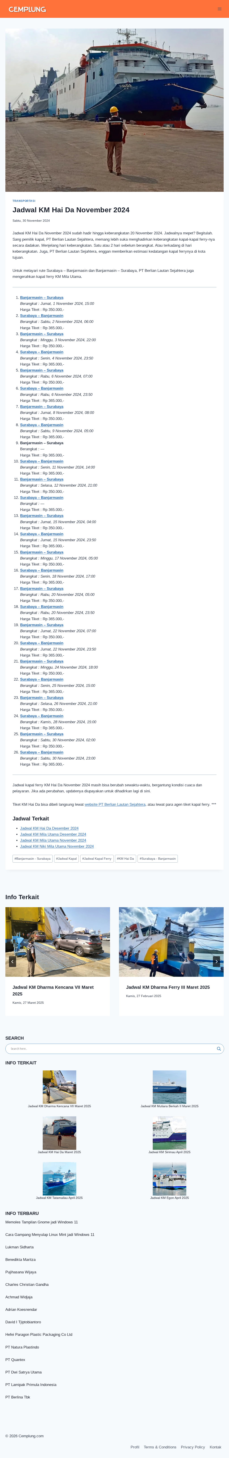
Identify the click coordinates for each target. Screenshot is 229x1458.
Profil (135, 1447)
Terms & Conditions (160, 1447)
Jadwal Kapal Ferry (96, 858)
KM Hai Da (125, 858)
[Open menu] (219, 8)
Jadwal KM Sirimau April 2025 (169, 1152)
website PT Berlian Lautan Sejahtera (115, 804)
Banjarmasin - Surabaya (33, 858)
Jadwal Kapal (66, 858)
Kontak (215, 1447)
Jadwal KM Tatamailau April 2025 (59, 1198)
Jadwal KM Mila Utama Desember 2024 (53, 834)
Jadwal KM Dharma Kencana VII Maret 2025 (59, 1106)
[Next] (216, 961)
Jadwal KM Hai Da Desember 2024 (49, 828)
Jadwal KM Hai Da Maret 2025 (59, 1152)
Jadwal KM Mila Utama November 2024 (53, 840)
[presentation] (57, 942)
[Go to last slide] (12, 961)
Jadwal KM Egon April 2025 (169, 1198)
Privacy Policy (193, 1447)
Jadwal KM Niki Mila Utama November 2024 (57, 846)
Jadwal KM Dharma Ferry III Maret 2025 (168, 987)
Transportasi (24, 200)
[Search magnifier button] (219, 1049)
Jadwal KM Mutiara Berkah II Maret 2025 (170, 1106)
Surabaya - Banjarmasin (158, 858)
